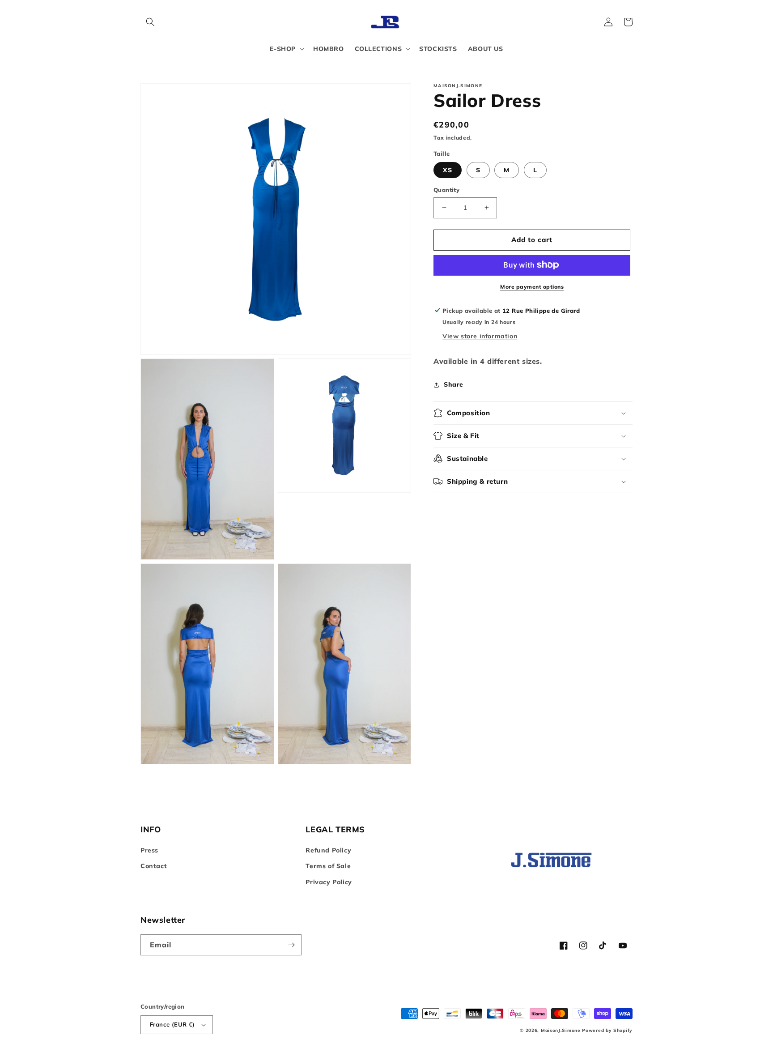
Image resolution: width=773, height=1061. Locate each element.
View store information (479, 336)
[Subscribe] (291, 944)
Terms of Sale (328, 866)
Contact (153, 866)
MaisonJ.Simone (561, 1030)
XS (447, 170)
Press (149, 850)
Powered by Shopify (607, 1030)
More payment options (532, 286)
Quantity (446, 189)
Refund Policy (328, 850)
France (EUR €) (172, 1024)
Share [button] (453, 384)
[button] (150, 22)
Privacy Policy (329, 882)
